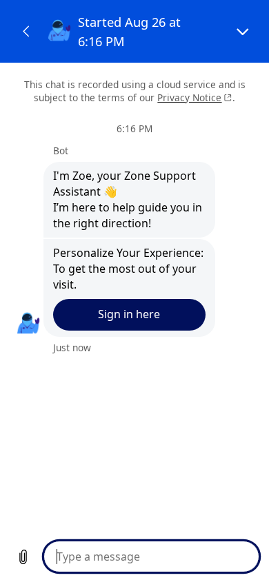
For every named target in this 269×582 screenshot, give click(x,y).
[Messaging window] (134, 291)
